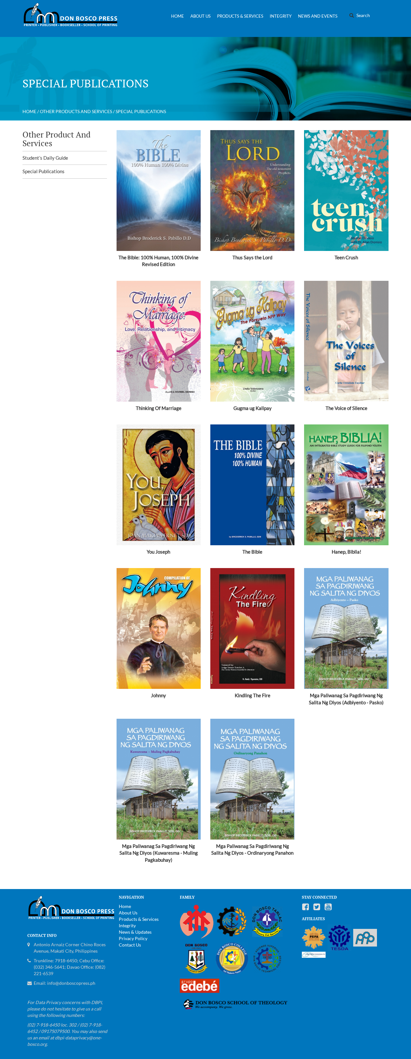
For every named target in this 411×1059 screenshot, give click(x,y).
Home (177, 16)
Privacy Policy (133, 938)
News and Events (317, 16)
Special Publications (43, 171)
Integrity (281, 16)
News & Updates (135, 932)
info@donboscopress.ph (71, 983)
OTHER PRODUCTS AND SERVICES (76, 111)
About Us (200, 16)
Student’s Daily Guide (45, 158)
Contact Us (130, 945)
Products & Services (240, 16)
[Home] (73, 18)
